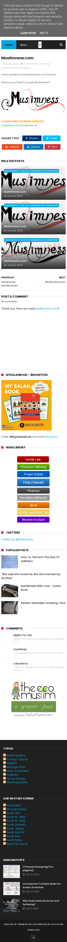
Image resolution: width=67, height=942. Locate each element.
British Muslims (16, 755)
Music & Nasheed (18, 771)
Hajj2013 (12, 763)
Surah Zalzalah (16, 824)
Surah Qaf (13, 813)
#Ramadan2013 (17, 782)
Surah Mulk (14, 805)
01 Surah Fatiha (16, 809)
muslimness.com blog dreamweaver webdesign (31, 170)
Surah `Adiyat (15, 828)
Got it (44, 33)
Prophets (12, 775)
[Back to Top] (33, 937)
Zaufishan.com (10, 125)
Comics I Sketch (17, 759)
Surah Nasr (13, 836)
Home (9, 45)
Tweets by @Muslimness (17, 539)
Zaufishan (20, 649)
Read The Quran (17, 844)
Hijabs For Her (22, 635)
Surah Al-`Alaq (16, 817)
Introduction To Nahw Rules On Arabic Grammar (42, 885)
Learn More (28, 33)
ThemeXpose (24, 924)
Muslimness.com (15, 192)
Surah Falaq (14, 840)
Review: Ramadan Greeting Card (43, 603)
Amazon (51, 437)
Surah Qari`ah (16, 832)
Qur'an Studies (16, 779)
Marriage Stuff (16, 767)
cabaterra (20, 663)
